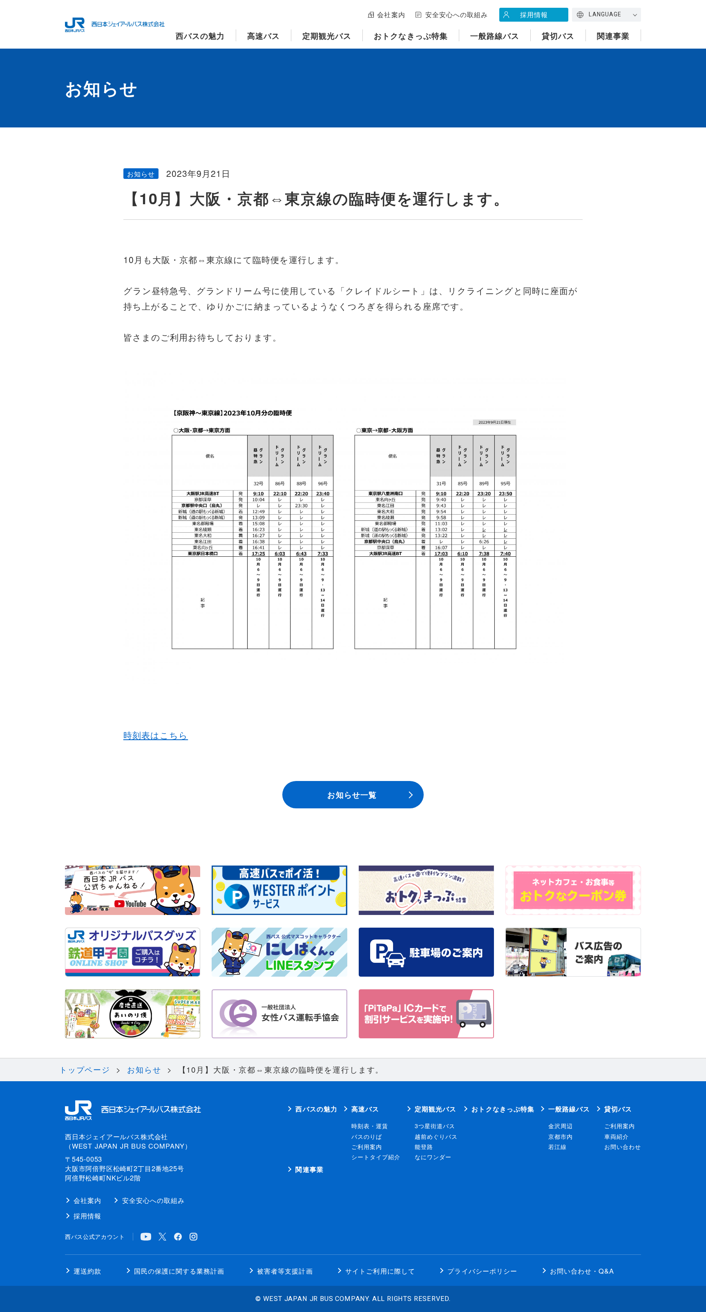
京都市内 (560, 1136)
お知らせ (144, 1069)
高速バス (263, 36)
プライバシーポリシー (482, 1271)
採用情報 (534, 14)
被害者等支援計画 (285, 1271)
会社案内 (391, 14)
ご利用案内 (366, 1146)
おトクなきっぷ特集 (411, 36)
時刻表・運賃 (369, 1126)
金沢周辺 (560, 1126)
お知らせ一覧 (351, 794)
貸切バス (558, 36)
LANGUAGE (605, 14)
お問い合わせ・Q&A (582, 1271)
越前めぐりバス (436, 1136)
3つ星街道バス (435, 1126)
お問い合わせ (622, 1146)
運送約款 (87, 1271)
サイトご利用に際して (380, 1271)
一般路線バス (494, 36)
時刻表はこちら (155, 735)
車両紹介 (616, 1136)
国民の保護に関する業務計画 (179, 1271)
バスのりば (366, 1136)
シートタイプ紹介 (375, 1157)
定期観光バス (326, 36)
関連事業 (613, 36)
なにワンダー (433, 1157)
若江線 (557, 1146)
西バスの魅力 (200, 36)
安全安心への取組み (456, 14)
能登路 (424, 1146)
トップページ (84, 1069)
